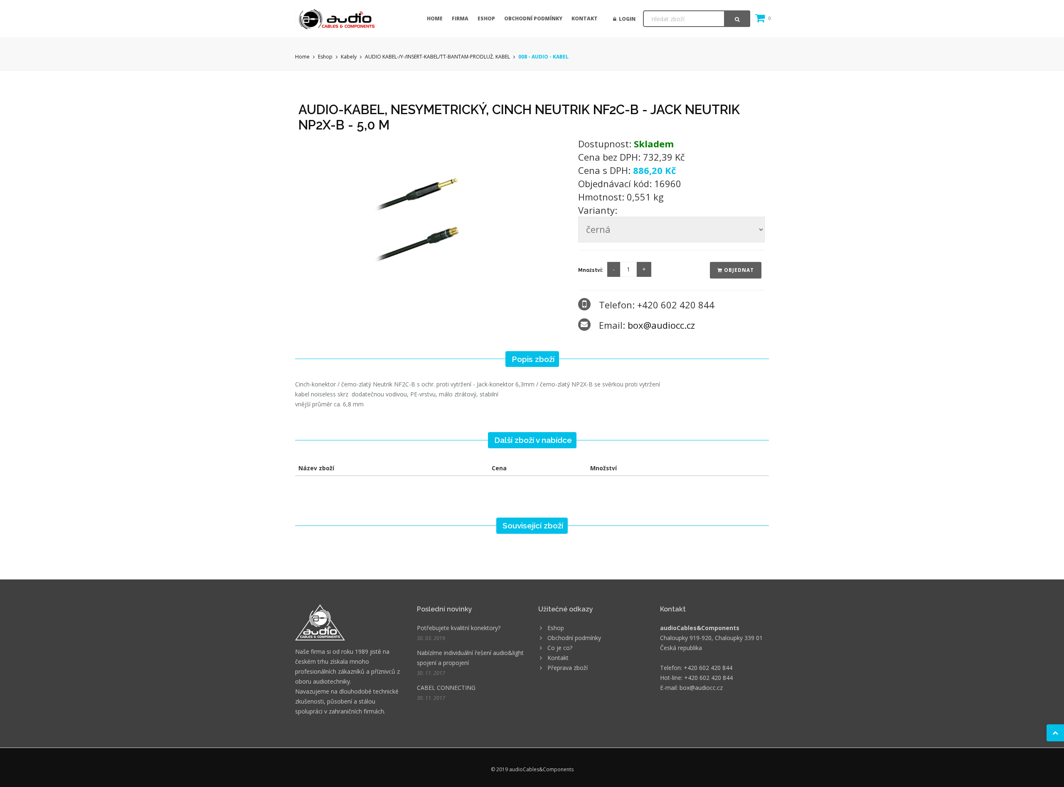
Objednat (738, 270)
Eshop (486, 18)
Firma (460, 18)
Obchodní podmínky (533, 18)
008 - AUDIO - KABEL (543, 56)
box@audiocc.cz (661, 325)
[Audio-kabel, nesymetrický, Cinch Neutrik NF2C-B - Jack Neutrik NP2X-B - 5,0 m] (432, 213)
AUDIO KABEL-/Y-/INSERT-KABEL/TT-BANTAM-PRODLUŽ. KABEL (437, 56)
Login (625, 18)
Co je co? (559, 648)
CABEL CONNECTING (446, 688)
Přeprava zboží (567, 668)
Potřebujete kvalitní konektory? (458, 628)
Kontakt (584, 18)
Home (435, 18)
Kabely (349, 56)
